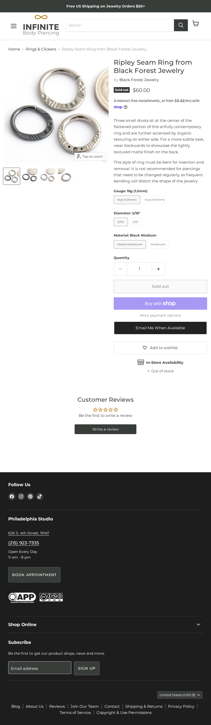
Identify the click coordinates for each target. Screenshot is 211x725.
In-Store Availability (164, 362)
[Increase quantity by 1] (158, 269)
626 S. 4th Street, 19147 (28, 533)
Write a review (105, 429)
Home (14, 49)
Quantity (121, 258)
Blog (15, 706)
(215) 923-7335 (23, 542)
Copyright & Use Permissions (124, 712)
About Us (34, 706)
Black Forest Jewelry (139, 79)
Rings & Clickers (41, 49)
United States (177, 695)
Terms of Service (75, 712)
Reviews (57, 706)
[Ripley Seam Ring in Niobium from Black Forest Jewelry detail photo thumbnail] (65, 176)
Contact (112, 706)
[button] (160, 328)
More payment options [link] (160, 315)
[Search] (181, 25)
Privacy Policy (181, 706)
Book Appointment (34, 574)
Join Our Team (85, 706)
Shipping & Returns (143, 706)
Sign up (86, 668)
